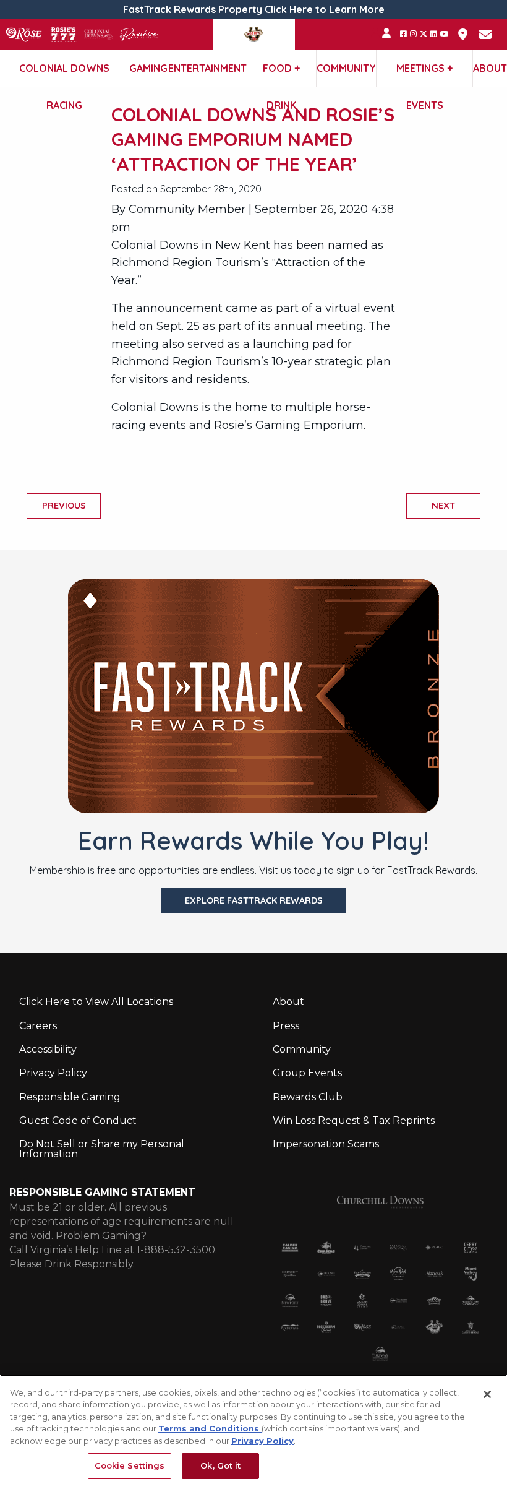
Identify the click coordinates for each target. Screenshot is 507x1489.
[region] (253, 1432)
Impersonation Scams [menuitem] (326, 1144)
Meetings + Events (424, 74)
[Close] (487, 1394)
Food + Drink (281, 74)
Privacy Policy (262, 1441)
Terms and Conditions (210, 1428)
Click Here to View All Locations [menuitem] (96, 1002)
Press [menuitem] (286, 1026)
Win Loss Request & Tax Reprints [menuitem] (354, 1120)
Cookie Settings (130, 1465)
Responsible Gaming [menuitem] (70, 1097)
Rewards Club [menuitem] (308, 1097)
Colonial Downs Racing (64, 74)
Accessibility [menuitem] (48, 1049)
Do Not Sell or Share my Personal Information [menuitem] (101, 1149)
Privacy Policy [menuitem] (53, 1073)
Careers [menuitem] (38, 1026)
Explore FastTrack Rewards (254, 900)
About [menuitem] (288, 1002)
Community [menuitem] (302, 1049)
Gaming (148, 68)
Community (346, 68)
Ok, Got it (220, 1465)
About (490, 68)
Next (443, 505)
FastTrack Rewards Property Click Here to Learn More (254, 9)
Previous (64, 505)
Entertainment (207, 68)
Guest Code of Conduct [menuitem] (78, 1120)
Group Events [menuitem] (307, 1073)
